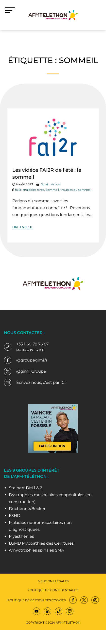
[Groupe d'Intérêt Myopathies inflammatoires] (53, 14)
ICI (63, 382)
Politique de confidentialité (53, 590)
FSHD (14, 515)
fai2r (18, 190)
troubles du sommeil (75, 190)
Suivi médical (50, 184)
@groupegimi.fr (31, 360)
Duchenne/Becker (27, 508)
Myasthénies (21, 536)
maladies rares (33, 190)
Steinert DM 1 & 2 (25, 487)
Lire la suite (22, 227)
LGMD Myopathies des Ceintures (41, 543)
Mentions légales (53, 581)
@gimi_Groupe (31, 371)
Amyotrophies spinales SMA (36, 550)
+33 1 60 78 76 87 (32, 344)
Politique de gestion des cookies (36, 600)
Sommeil (52, 190)
